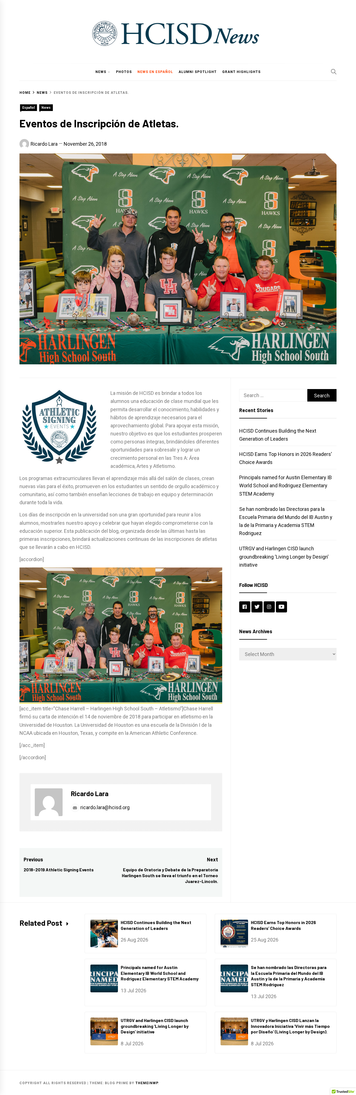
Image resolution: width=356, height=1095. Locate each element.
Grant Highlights (241, 72)
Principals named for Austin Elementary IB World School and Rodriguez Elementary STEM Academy (285, 485)
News (100, 72)
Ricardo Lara (44, 144)
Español (28, 108)
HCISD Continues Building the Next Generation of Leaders (156, 925)
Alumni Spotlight (198, 72)
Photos (124, 72)
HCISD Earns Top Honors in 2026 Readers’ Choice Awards (283, 925)
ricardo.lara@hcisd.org (104, 807)
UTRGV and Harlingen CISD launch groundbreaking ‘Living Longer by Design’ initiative (283, 556)
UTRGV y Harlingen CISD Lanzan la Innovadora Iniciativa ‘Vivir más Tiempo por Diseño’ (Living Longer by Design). (290, 1026)
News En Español (155, 72)
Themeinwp (146, 1083)
